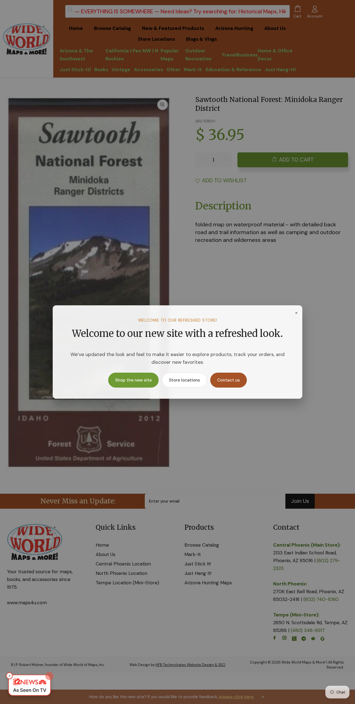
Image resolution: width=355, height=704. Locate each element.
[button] (29, 685)
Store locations (184, 380)
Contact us (228, 380)
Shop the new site (133, 380)
